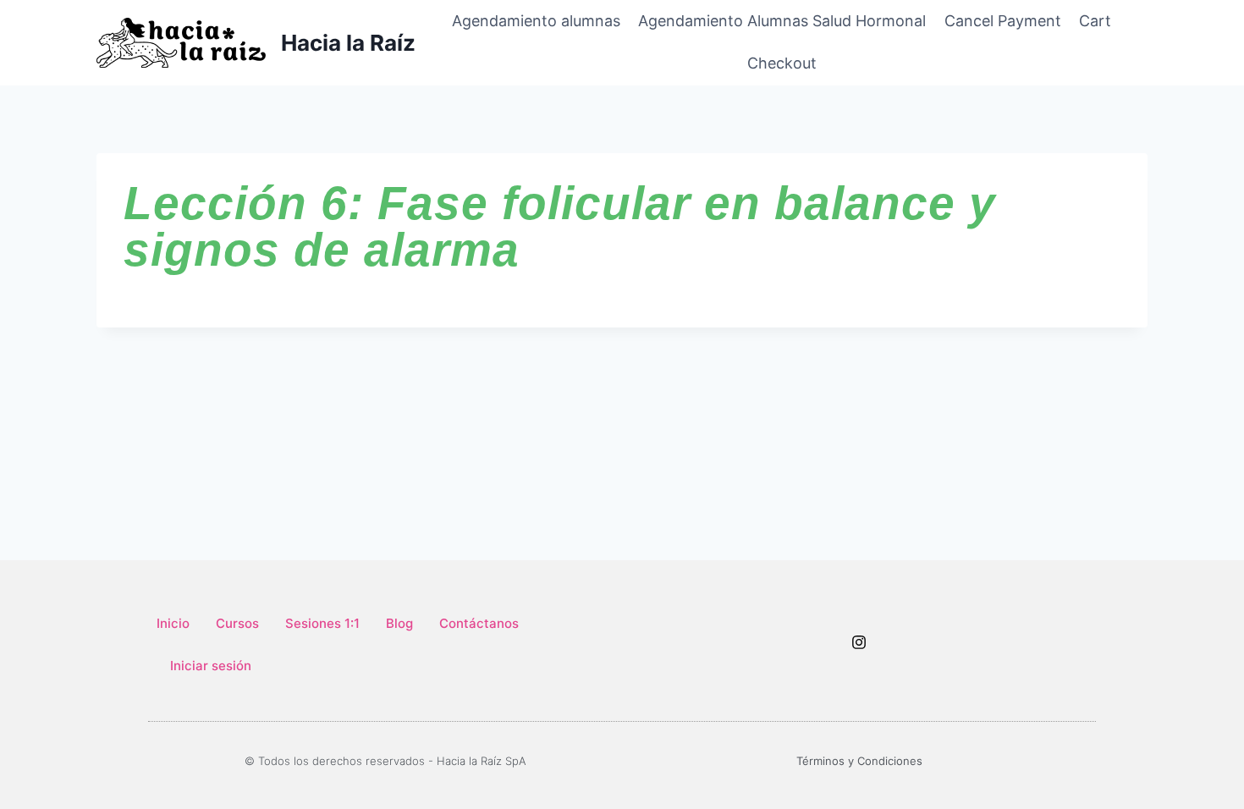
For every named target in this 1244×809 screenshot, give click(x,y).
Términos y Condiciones (859, 761)
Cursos (237, 623)
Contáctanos (479, 623)
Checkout (782, 63)
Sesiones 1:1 (322, 623)
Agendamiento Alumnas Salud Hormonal (782, 21)
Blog (399, 623)
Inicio (173, 623)
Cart (1095, 21)
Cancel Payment (1002, 21)
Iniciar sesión (210, 666)
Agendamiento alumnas (536, 21)
